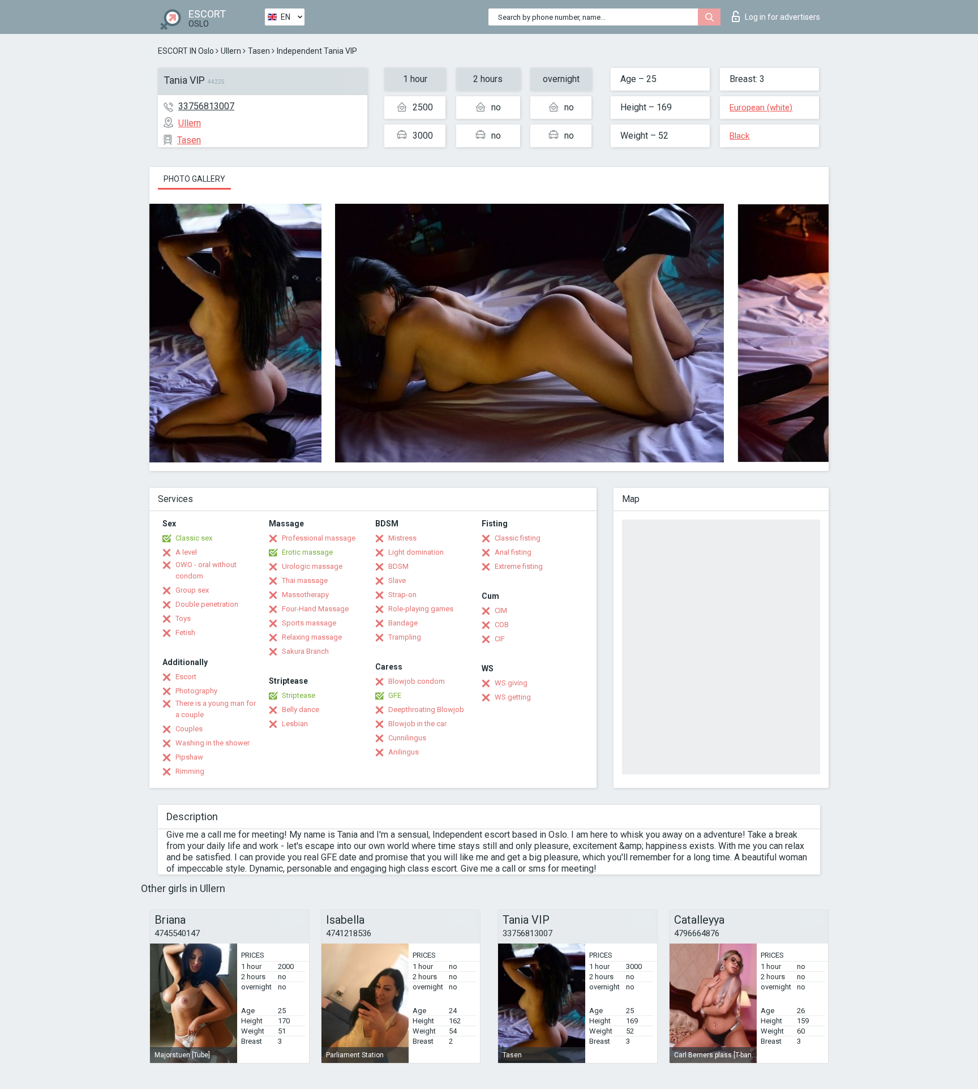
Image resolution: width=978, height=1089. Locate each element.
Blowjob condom (416, 681)
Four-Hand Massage (315, 608)
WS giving (511, 683)
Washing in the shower (212, 743)
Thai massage (305, 580)
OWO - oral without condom (206, 570)
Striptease (298, 695)
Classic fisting (518, 538)
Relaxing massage (312, 637)
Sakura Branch (305, 651)
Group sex (192, 590)
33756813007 (206, 106)
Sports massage (309, 623)
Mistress (402, 538)
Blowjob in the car (417, 723)
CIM (501, 610)
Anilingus (403, 752)
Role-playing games (420, 608)
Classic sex (193, 538)
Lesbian (295, 723)
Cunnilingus (407, 738)
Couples (189, 728)
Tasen (259, 50)
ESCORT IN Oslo (186, 50)
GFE (394, 695)
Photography (196, 691)
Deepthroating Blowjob (426, 709)
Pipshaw (189, 757)
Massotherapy (305, 594)
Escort (185, 676)
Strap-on (402, 594)
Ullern (231, 50)
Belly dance (300, 709)
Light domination (416, 552)
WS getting (513, 697)
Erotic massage (307, 552)
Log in (782, 17)
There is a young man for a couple (215, 709)
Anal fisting (513, 552)
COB (502, 624)
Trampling (404, 637)
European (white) (761, 107)
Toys (183, 618)
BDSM (398, 566)
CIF (500, 638)
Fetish (185, 632)
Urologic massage (312, 566)
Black (739, 136)
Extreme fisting (519, 566)
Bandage (403, 623)
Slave (397, 580)
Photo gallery (194, 178)
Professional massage (318, 538)
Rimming (189, 771)
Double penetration (206, 604)
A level (186, 552)
